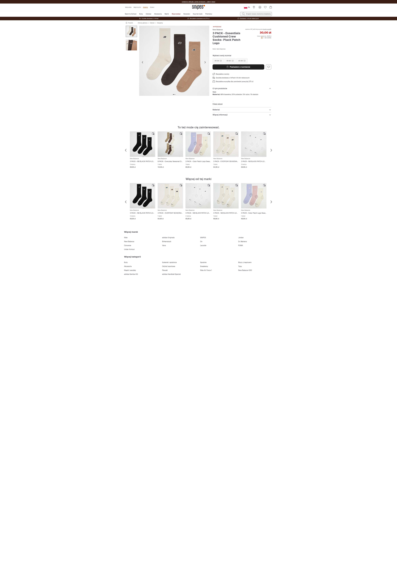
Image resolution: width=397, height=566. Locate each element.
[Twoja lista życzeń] (265, 7)
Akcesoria (128, 266)
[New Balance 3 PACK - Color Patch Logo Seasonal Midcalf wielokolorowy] (198, 144)
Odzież (152, 23)
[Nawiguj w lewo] (142, 62)
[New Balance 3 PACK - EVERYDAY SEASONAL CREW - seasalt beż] (226, 144)
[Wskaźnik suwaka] (174, 94)
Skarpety (160, 23)
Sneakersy (204, 266)
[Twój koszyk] (270, 7)
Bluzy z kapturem (245, 262)
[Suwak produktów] (131, 31)
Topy (240, 266)
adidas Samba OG (131, 274)
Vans (164, 245)
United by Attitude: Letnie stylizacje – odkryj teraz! (198, 2)
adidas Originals (168, 237)
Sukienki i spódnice (169, 262)
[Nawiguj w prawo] (205, 62)
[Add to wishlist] (268, 67)
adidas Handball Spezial (171, 274)
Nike (125, 237)
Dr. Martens (242, 241)
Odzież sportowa (168, 266)
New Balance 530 (245, 270)
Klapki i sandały (130, 270)
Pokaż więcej (218, 104)
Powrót (130, 23)
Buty (126, 262)
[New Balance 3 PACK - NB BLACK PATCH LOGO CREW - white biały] (253, 144)
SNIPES (203, 237)
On (201, 241)
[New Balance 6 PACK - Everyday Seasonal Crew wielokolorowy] (170, 144)
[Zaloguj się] (260, 7)
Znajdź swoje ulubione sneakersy (258, 14)
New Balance (218, 30)
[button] (174, 61)
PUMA (240, 245)
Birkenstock (166, 241)
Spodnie (203, 262)
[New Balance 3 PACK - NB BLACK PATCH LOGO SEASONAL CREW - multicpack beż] (226, 195)
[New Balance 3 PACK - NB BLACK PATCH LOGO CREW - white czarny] (142, 144)
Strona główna (142, 23)
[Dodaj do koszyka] (153, 133)
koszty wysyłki (267, 29)
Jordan (241, 237)
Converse (127, 245)
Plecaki (165, 270)
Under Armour (129, 249)
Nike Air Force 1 (206, 270)
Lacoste (203, 245)
